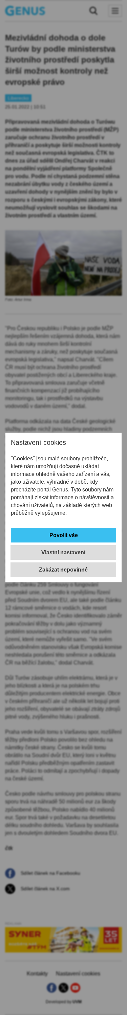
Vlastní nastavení (63, 552)
